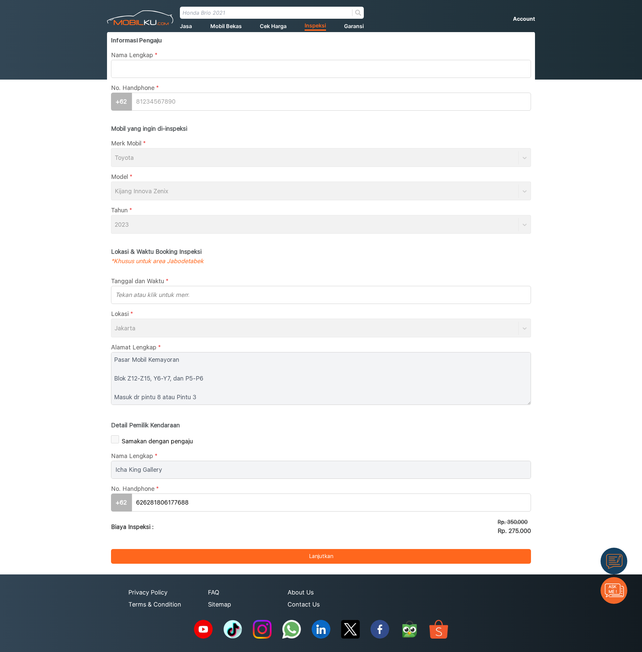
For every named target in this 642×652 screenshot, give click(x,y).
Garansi (354, 26)
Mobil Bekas (226, 26)
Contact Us (304, 604)
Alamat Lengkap (136, 347)
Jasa (186, 26)
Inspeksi (315, 25)
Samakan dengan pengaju (157, 441)
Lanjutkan (321, 556)
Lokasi (122, 313)
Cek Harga (273, 26)
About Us (301, 592)
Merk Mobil (128, 143)
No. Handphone (135, 87)
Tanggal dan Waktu (140, 281)
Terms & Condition (154, 604)
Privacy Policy (148, 592)
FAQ (213, 592)
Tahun (121, 210)
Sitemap (219, 604)
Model (121, 176)
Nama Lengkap (134, 55)
